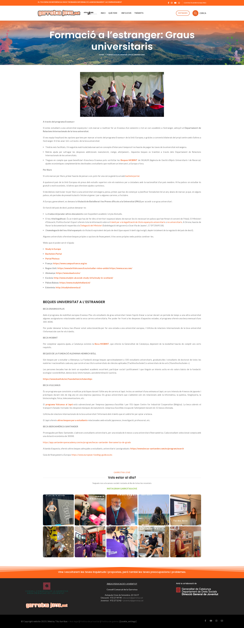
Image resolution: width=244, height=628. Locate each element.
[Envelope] (222, 621)
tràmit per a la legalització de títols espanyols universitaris (137, 222)
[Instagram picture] (58, 509)
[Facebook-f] (205, 621)
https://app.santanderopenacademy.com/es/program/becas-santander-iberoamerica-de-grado (87, 442)
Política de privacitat (90, 621)
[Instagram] (216, 621)
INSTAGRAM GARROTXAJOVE (122, 488)
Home (101, 55)
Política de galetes (110, 621)
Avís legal (74, 621)
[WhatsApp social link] (179, 3)
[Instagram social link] (171, 3)
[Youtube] (211, 621)
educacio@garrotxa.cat (133, 597)
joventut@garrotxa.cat (133, 600)
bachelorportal (132, 176)
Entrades (182, 13)
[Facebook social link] (168, 3)
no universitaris (174, 222)
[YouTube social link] (175, 3)
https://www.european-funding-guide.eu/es (92, 454)
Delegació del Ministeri (91, 225)
